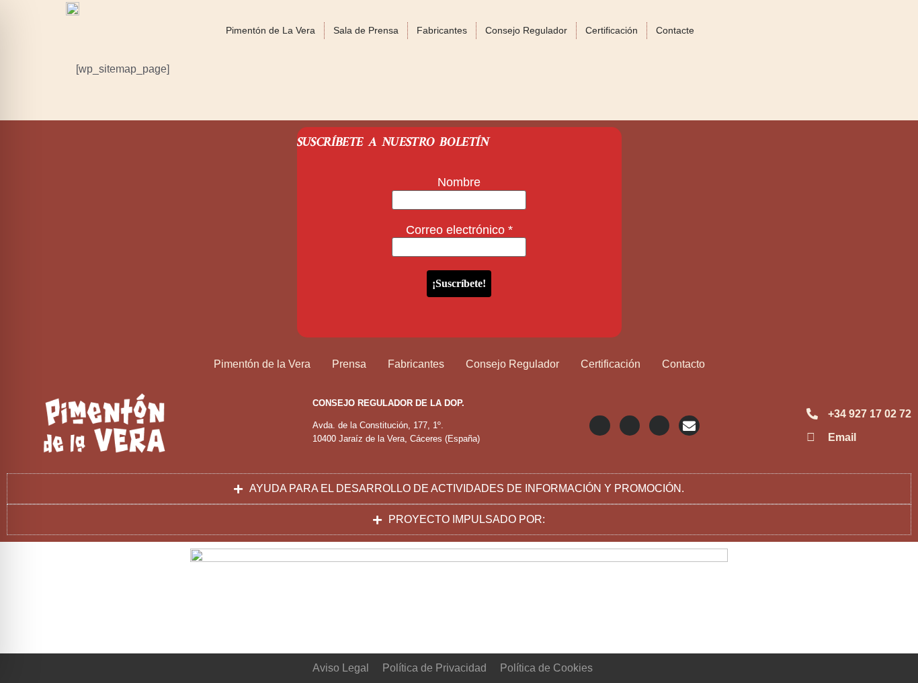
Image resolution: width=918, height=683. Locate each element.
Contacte (675, 30)
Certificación (611, 30)
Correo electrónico (459, 230)
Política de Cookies (546, 668)
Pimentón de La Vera (270, 30)
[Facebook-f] (659, 425)
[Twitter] (630, 425)
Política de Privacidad (434, 668)
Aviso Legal (340, 668)
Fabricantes (442, 30)
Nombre (459, 182)
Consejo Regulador (526, 30)
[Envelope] (689, 425)
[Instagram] (599, 425)
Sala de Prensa (366, 30)
